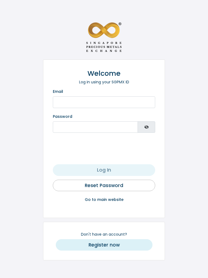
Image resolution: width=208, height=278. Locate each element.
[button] (104, 245)
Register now (104, 245)
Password (62, 116)
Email (58, 91)
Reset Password (104, 185)
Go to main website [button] (104, 199)
